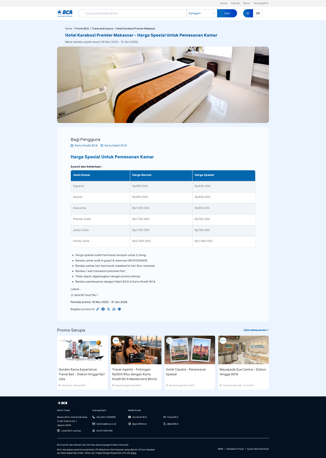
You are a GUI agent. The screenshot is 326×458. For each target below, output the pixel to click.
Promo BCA (82, 28)
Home (223, 3)
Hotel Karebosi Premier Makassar (135, 28)
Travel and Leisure (102, 28)
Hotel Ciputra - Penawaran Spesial (186, 371)
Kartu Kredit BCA (86, 145)
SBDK (220, 448)
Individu (235, 3)
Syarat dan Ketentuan (258, 448)
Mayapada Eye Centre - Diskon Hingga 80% (243, 371)
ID (248, 13)
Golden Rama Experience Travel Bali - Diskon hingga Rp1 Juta (82, 374)
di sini (133, 453)
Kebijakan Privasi (235, 448)
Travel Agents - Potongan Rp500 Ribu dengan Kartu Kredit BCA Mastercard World (134, 374)
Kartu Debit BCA (116, 145)
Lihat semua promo (255, 330)
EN (258, 13)
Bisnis (246, 3)
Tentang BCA (260, 3)
